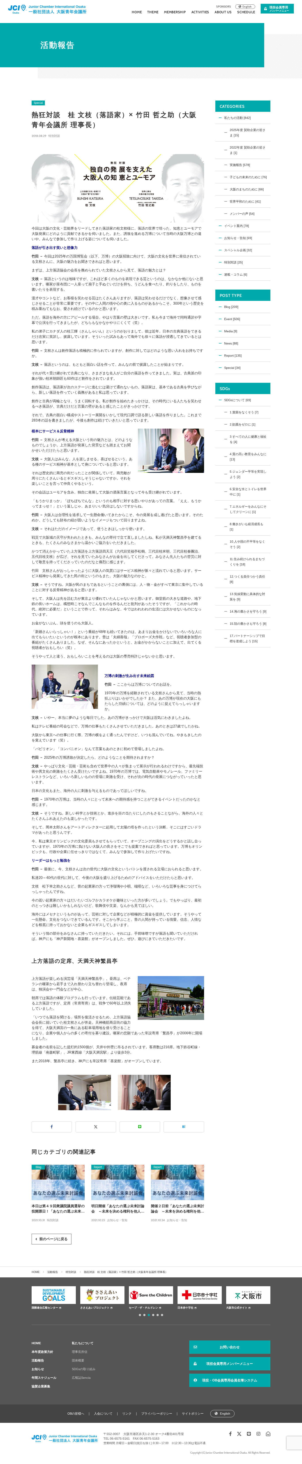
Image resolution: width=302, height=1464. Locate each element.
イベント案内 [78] (236, 226)
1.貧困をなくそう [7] (244, 412)
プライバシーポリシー (156, 1413)
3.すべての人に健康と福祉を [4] (248, 439)
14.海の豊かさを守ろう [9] (248, 611)
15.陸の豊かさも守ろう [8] (248, 623)
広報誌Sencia (81, 1377)
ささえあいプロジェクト (46, 1307)
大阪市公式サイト (188, 1307)
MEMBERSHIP (175, 12)
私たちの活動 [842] (237, 118)
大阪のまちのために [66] (247, 189)
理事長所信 (79, 1352)
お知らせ (38, 1369)
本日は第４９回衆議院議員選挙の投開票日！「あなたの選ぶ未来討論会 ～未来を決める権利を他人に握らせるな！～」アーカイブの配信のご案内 (58, 1209)
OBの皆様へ (75, 1413)
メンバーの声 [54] (242, 213)
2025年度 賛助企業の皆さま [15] (248, 132)
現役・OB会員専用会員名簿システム (229, 1380)
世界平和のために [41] (245, 201)
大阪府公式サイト (237, 1307)
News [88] (231, 343)
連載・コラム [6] (235, 274)
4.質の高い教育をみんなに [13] (248, 456)
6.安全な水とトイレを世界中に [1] (248, 491)
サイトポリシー (193, 1413)
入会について (103, 1413)
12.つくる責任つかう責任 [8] (247, 579)
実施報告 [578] (240, 165)
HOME (137, 12)
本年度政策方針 (42, 1352)
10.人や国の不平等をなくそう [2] (247, 544)
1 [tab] (140, 1315)
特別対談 (54, 135)
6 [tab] (162, 1315)
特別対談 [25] (233, 262)
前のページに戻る (53, 1239)
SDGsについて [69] (237, 400)
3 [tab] (149, 1315)
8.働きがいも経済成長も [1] (246, 526)
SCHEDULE (246, 12)
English (247, 6)
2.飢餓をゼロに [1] (242, 424)
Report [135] (233, 355)
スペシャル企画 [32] (238, 250)
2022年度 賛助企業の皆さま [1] (248, 150)
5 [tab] (158, 1315)
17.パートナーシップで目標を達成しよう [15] (247, 638)
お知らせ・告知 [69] (238, 238)
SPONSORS (223, 6)
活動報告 (52, 1272)
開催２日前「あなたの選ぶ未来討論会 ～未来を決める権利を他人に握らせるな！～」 (177, 1209)
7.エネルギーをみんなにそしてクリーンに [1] (248, 509)
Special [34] (232, 367)
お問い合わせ (230, 1347)
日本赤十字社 (137, 1307)
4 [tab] (153, 1315)
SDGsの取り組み (84, 1369)
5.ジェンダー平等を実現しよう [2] (248, 474)
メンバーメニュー (279, 9)
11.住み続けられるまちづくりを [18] (247, 561)
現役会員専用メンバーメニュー (229, 1363)
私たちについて (83, 1343)
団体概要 (78, 1360)
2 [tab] (144, 1315)
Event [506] (232, 319)
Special (38, 102)
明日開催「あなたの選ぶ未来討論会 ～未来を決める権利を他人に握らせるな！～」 (117, 1209)
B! (183, 1127)
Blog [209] (231, 307)
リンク (127, 1413)
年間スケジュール (44, 1377)
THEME (153, 12)
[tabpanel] (54, 1298)
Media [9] (230, 331)
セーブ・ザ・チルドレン (95, 1307)
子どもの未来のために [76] (248, 177)
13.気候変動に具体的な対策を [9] (247, 596)
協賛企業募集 (41, 1386)
